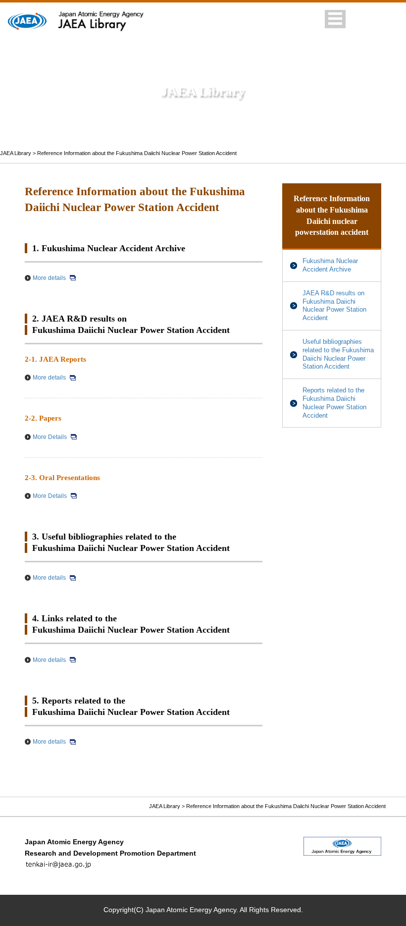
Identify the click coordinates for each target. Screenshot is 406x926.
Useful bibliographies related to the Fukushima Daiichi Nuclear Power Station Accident (338, 354)
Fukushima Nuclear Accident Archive (330, 265)
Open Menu (335, 19)
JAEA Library (15, 153)
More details (49, 277)
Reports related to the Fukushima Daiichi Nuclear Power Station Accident (334, 402)
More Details (50, 437)
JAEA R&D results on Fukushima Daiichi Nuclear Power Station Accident (334, 305)
